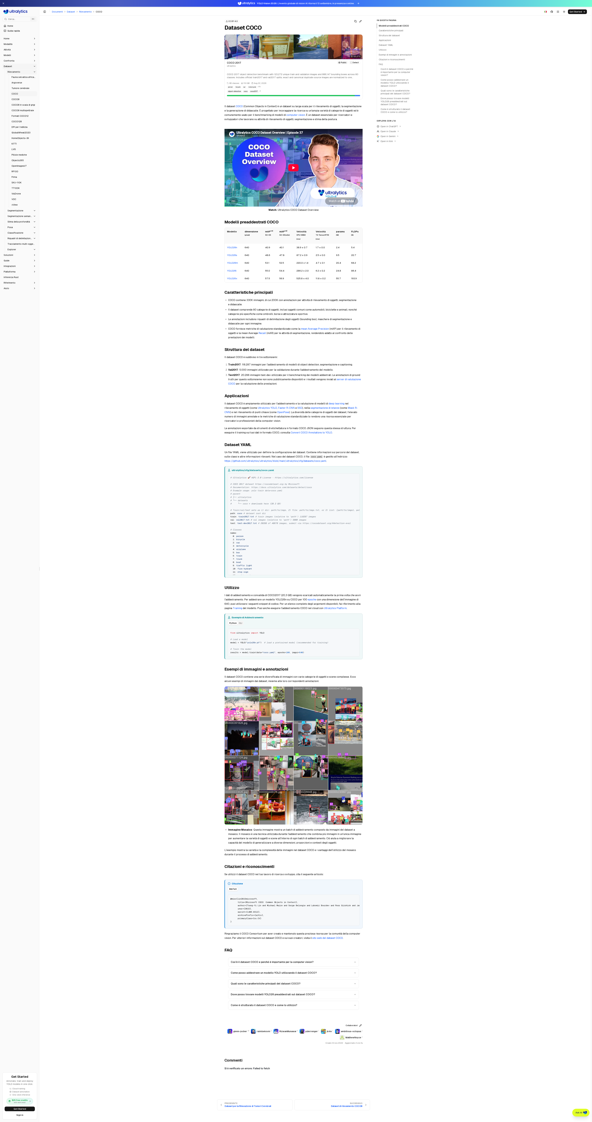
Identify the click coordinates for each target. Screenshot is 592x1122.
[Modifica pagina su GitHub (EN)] (360, 21)
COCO (239, 106)
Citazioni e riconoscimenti (392, 59)
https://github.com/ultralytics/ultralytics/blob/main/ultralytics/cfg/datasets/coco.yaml (275, 460)
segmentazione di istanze (324, 407)
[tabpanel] (294, 642)
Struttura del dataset (389, 35)
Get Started (20, 1109)
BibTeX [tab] (233, 889)
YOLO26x (232, 278)
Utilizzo (382, 50)
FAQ (381, 64)
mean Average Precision (315, 328)
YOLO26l (231, 270)
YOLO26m (232, 262)
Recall (262, 333)
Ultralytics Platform (335, 608)
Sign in (19, 1115)
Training (237, 608)
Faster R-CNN (286, 407)
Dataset (71, 11)
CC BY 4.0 (233, 21)
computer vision (295, 114)
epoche (312, 599)
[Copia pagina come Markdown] (355, 21)
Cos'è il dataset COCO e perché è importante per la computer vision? (272, 962)
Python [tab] (233, 623)
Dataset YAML (386, 45)
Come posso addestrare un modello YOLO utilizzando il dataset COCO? (274, 972)
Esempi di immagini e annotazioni (395, 55)
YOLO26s (232, 255)
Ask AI (579, 1112)
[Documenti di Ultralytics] (19, 11)
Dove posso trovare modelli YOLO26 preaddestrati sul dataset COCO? (273, 994)
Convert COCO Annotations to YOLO (311, 432)
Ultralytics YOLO (267, 407)
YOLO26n (232, 247)
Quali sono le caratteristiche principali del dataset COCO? (265, 983)
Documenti (57, 11)
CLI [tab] (240, 623)
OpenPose (283, 412)
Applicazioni (385, 40)
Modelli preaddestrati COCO (394, 26)
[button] (19, 38)
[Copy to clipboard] (356, 477)
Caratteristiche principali (391, 30)
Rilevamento (85, 11)
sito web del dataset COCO (327, 938)
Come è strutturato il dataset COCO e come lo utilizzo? (264, 1005)
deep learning (336, 403)
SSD (299, 407)
